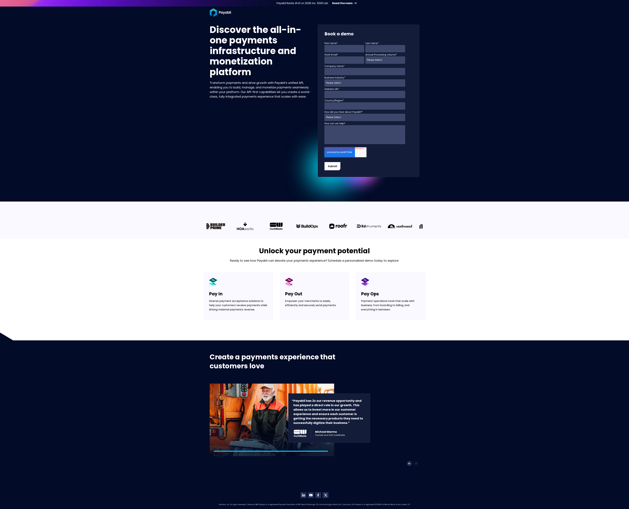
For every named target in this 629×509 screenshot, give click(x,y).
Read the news (342, 3)
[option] (221, 226)
